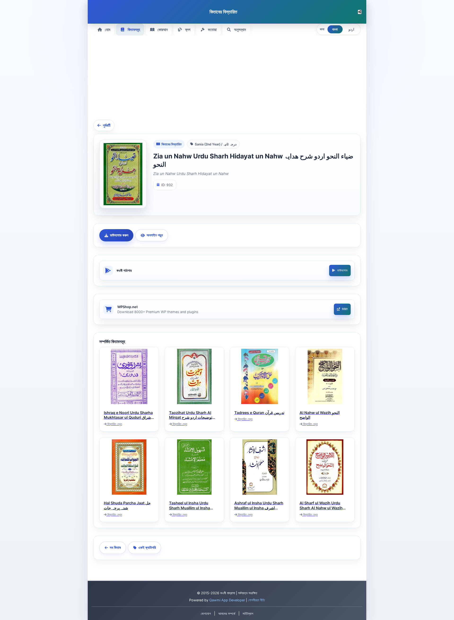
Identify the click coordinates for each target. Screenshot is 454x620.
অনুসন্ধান (240, 29)
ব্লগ (187, 29)
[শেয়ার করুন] (360, 12)
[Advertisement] (235, 80)
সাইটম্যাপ (248, 614)
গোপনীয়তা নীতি (256, 600)
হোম (107, 29)
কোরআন (162, 29)
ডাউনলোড (342, 270)
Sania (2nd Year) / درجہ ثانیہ (215, 144)
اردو (351, 29)
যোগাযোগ (206, 614)
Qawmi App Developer (227, 600)
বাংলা (335, 29)
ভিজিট (345, 309)
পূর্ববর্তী (106, 125)
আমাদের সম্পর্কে (226, 614)
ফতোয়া (212, 29)
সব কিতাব (115, 547)
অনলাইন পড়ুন (155, 235)
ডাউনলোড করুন (119, 235)
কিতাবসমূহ (134, 29)
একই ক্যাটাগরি (147, 547)
